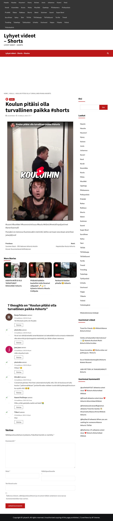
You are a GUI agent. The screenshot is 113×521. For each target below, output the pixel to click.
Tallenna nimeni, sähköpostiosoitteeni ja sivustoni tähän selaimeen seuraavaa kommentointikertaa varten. (36, 497)
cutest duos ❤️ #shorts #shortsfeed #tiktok (92, 390)
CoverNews (84, 517)
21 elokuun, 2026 (23, 116)
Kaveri (59, 2)
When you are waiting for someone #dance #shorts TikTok (93, 422)
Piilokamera (55, 7)
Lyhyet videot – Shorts (20, 38)
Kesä (65, 2)
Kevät (7, 7)
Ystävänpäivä (9, 27)
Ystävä (66, 22)
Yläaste (59, 22)
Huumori (22, 2)
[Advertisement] (56, 73)
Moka (30, 7)
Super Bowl (60, 12)
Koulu (23, 7)
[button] (107, 53)
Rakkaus (22, 12)
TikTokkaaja (38, 17)
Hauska (13, 2)
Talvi (22, 17)
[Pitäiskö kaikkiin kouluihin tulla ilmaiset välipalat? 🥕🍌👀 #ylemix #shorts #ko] (40, 270)
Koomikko (15, 7)
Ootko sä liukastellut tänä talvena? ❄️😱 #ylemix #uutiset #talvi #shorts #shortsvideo (93, 340)
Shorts (29, 12)
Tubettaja (17, 22)
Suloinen (44, 12)
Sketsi (36, 12)
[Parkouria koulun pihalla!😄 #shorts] (65, 270)
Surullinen (8, 17)
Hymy (30, 2)
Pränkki (7, 12)
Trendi (64, 17)
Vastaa (18, 325)
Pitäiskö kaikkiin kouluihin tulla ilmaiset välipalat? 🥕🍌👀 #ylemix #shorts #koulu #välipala (40, 285)
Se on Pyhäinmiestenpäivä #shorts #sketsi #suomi (93, 361)
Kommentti (10, 441)
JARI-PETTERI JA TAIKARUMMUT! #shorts (93, 370)
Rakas (15, 12)
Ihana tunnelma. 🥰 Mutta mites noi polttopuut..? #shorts (93, 351)
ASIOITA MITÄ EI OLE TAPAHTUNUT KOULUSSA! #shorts (14, 283)
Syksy (16, 17)
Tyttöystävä (26, 22)
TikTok (28, 17)
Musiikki (37, 7)
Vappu (52, 22)
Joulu (43, 2)
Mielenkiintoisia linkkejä (89, 313)
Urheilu (35, 22)
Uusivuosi (44, 22)
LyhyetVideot (11, 116)
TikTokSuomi (48, 17)
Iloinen (36, 2)
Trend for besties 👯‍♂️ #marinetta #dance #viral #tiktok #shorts (92, 412)
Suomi (51, 12)
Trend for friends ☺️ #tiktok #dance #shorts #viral (93, 329)
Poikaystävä (66, 7)
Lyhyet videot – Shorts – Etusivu (18, 53)
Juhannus (51, 2)
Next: (65, 245)
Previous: (22, 246)
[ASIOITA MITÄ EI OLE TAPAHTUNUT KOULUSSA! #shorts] (15, 270)
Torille (58, 17)
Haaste (6, 2)
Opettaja (46, 7)
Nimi (8, 471)
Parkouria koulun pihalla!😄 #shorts (63, 282)
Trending (8, 22)
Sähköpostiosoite (46, 472)
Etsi (80, 98)
